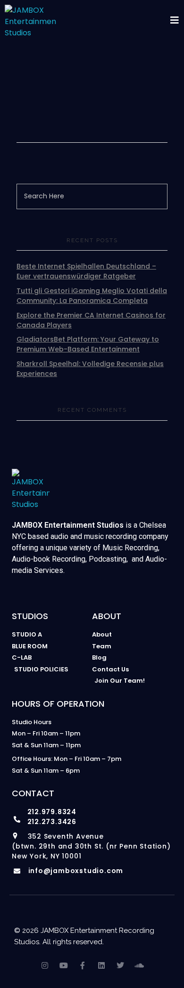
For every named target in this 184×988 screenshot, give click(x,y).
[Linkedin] (101, 965)
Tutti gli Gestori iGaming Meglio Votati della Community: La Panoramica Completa (92, 295)
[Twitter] (120, 965)
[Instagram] (45, 965)
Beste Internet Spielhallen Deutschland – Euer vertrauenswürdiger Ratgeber (86, 271)
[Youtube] (63, 965)
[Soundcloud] (139, 965)
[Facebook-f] (82, 965)
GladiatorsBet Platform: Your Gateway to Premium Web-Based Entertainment (88, 344)
